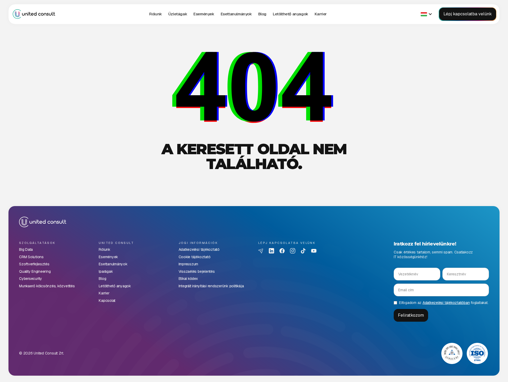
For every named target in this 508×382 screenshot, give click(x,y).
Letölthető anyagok (290, 13)
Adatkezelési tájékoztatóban (446, 302)
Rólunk (155, 13)
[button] (177, 14)
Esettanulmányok (236, 13)
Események (203, 13)
